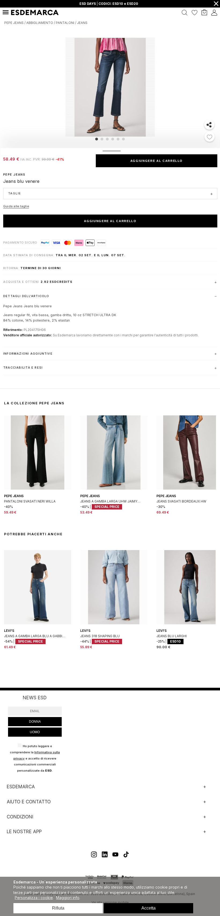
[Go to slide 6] (123, 139)
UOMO (35, 732)
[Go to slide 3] (107, 139)
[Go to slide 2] (102, 139)
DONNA (35, 721)
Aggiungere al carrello (156, 160)
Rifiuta (58, 908)
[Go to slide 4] (112, 139)
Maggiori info (67, 897)
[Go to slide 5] (118, 139)
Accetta (148, 908)
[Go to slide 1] (96, 139)
